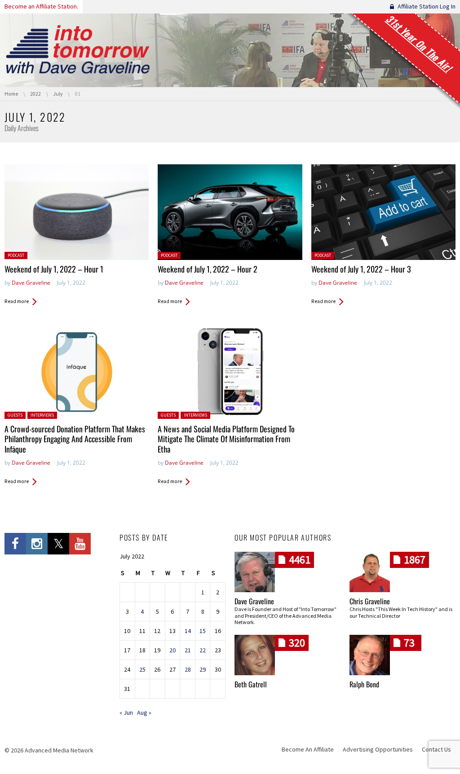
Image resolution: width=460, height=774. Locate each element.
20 (172, 650)
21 (188, 650)
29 (202, 669)
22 (202, 650)
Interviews (42, 415)
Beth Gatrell (250, 684)
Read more (16, 301)
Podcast (16, 255)
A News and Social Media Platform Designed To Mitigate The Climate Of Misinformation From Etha (226, 439)
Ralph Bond (364, 684)
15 (202, 631)
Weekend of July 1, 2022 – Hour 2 (207, 269)
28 (188, 669)
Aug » (144, 712)
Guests (15, 415)
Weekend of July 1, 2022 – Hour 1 (53, 269)
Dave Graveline (31, 282)
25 (142, 669)
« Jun (126, 712)
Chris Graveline (369, 601)
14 (188, 631)
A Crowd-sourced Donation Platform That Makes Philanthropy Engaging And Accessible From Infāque (74, 439)
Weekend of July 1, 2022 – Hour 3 (361, 269)
